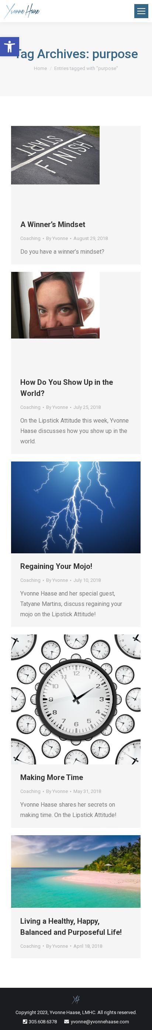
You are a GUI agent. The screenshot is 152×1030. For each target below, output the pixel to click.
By (57, 238)
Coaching (30, 238)
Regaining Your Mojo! (56, 566)
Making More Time (51, 777)
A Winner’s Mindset (52, 224)
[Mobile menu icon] (141, 11)
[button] (9, 46)
